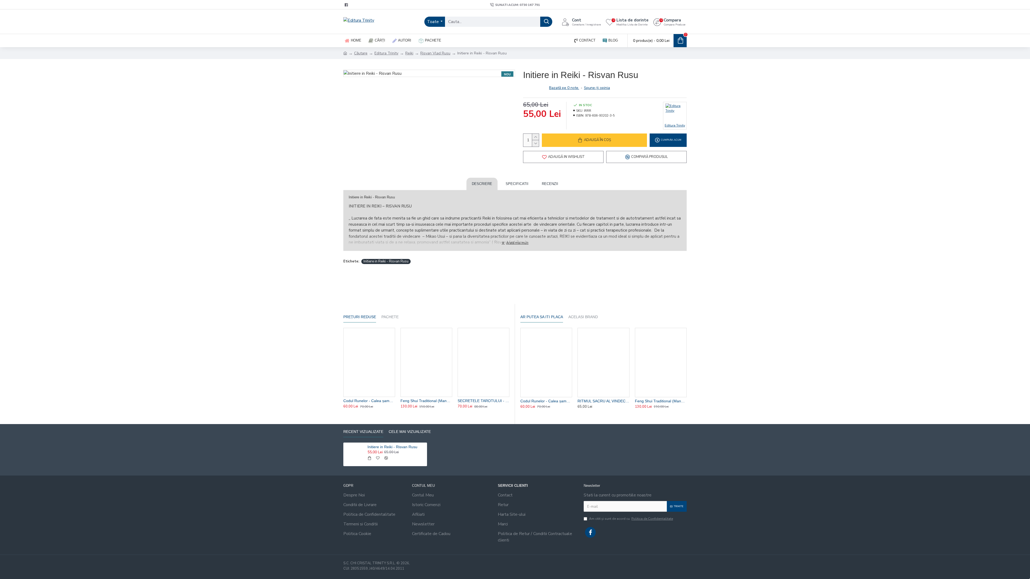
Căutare (360, 53)
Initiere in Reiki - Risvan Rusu (386, 261)
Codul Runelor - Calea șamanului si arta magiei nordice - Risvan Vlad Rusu (369, 401)
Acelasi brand (583, 317)
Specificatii (517, 184)
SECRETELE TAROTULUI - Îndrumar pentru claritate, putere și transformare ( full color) (483, 401)
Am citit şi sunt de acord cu (631, 519)
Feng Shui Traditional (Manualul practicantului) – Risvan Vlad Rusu (426, 401)
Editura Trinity (386, 53)
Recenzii (550, 184)
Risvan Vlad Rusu (435, 53)
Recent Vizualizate (363, 431)
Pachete (390, 317)
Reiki (409, 53)
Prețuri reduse (359, 317)
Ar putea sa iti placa (541, 317)
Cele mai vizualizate (410, 431)
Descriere (482, 184)
